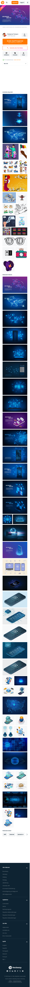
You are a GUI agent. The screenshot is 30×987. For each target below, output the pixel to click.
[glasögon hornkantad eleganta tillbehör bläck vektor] (15, 295)
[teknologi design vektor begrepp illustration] (8, 274)
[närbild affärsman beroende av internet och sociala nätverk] (9, 251)
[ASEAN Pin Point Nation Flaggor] (18, 273)
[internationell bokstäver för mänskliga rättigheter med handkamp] (9, 262)
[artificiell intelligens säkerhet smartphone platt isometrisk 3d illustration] (8, 963)
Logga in (22, 2)
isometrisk (21, 974)
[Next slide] (23, 974)
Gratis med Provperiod (15, 41)
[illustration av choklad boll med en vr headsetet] (8, 238)
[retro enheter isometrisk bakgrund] (9, 227)
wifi (5, 974)
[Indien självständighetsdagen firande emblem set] (19, 239)
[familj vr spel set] (10, 182)
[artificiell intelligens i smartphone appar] (9, 817)
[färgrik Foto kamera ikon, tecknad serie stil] (9, 319)
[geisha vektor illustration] (15, 212)
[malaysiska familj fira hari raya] (11, 151)
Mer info (6, 62)
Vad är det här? (17, 60)
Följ (24, 35)
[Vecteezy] (2, 2)
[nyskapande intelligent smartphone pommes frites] (9, 895)
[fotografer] (7, 196)
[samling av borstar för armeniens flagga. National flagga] (11, 285)
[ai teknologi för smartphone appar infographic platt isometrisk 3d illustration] (9, 884)
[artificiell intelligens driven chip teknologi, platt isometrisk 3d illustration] (9, 777)
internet (12, 974)
